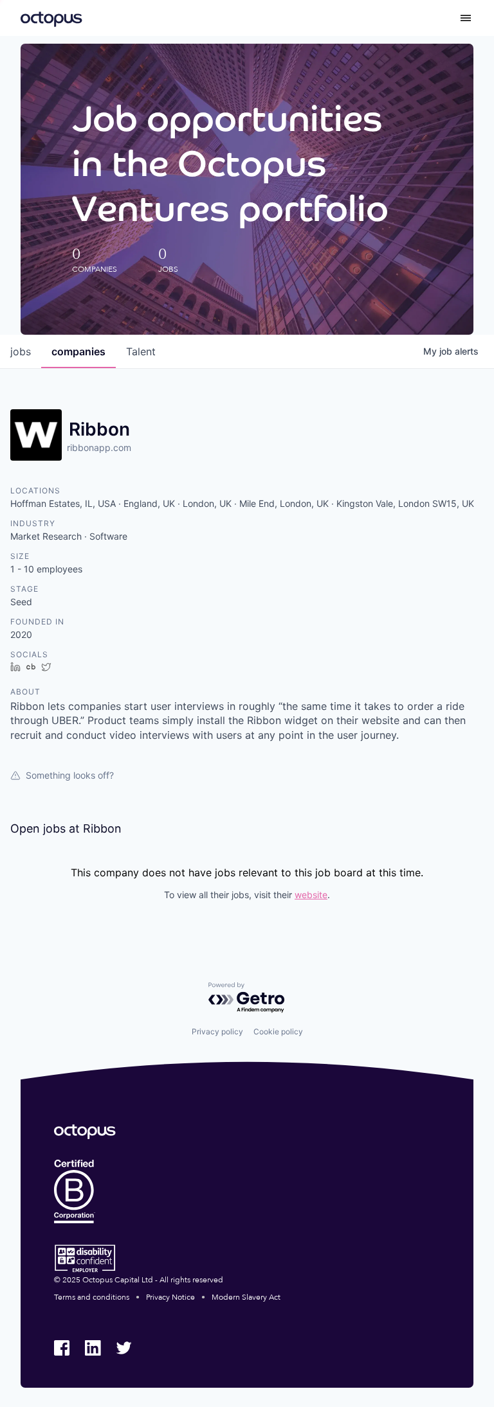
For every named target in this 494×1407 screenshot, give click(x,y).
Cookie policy (278, 1031)
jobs (20, 351)
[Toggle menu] (465, 18)
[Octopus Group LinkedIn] (92, 1348)
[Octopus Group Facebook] (61, 1348)
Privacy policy (217, 1031)
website (311, 894)
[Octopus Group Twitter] (123, 1348)
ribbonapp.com (99, 447)
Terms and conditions (91, 1297)
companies (78, 351)
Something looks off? (70, 775)
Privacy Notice (170, 1297)
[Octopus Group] (51, 18)
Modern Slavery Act (246, 1297)
